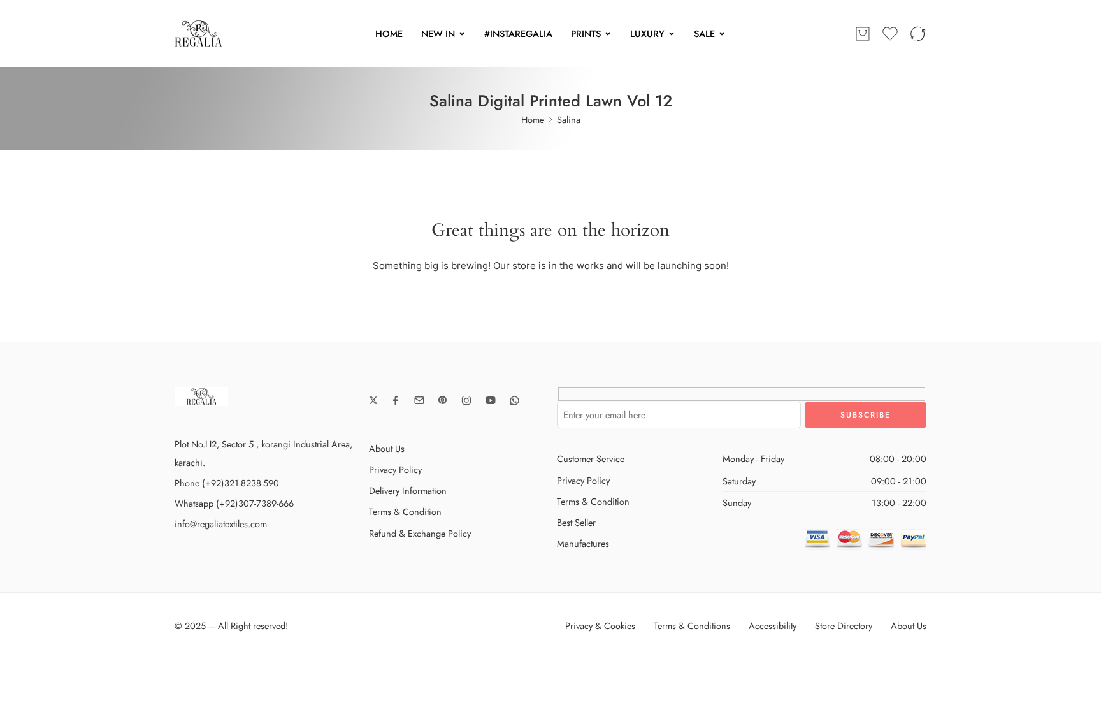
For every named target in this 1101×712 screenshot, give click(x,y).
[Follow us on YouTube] (490, 400)
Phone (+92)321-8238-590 (227, 483)
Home (532, 119)
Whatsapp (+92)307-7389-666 (234, 503)
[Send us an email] (419, 400)
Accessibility (772, 625)
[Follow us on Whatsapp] (514, 400)
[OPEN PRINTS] (608, 34)
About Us (387, 448)
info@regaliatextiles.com (221, 523)
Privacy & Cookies (600, 625)
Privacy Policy (395, 469)
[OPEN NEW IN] (462, 34)
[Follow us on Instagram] (466, 400)
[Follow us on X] (373, 400)
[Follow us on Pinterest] (443, 400)
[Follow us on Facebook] (396, 400)
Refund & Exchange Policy (420, 533)
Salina (568, 119)
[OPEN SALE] (722, 34)
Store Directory (843, 625)
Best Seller (576, 522)
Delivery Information (408, 490)
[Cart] (863, 34)
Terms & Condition (405, 511)
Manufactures (583, 543)
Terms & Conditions (692, 625)
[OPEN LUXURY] (671, 34)
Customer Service (590, 458)
